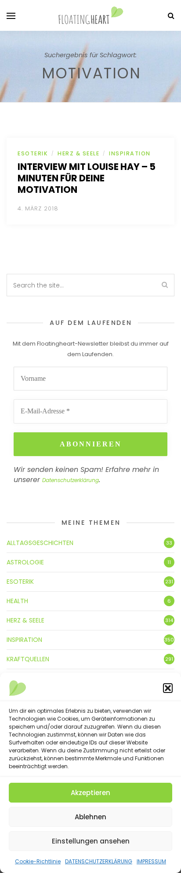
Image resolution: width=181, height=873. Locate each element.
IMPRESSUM (151, 861)
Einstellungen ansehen (91, 841)
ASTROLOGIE (25, 562)
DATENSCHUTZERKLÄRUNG (98, 861)
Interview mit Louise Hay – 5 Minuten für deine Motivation (87, 178)
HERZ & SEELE (78, 153)
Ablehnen (90, 816)
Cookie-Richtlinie (38, 861)
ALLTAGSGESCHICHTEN (40, 542)
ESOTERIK (33, 153)
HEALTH (17, 601)
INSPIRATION (130, 153)
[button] (167, 688)
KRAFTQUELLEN (28, 659)
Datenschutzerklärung (70, 480)
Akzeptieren (90, 792)
